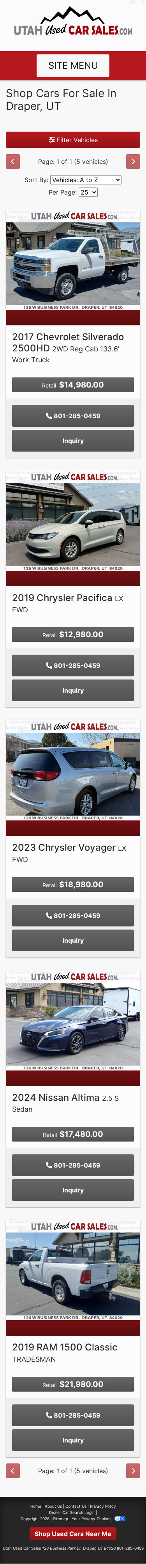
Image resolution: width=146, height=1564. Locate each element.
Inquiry (73, 441)
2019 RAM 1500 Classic (65, 1352)
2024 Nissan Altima (65, 1103)
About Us (53, 1506)
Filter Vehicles (76, 140)
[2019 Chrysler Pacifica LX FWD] (73, 520)
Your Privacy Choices (92, 1518)
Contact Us (75, 1506)
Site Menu (73, 65)
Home (35, 1506)
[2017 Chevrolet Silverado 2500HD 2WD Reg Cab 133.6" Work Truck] (73, 259)
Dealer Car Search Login (72, 1512)
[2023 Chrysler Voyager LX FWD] (73, 769)
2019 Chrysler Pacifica (67, 603)
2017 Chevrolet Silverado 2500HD (68, 347)
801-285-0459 (76, 416)
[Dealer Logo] (73, 25)
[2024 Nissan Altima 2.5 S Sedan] (73, 1020)
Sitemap (60, 1518)
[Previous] (13, 161)
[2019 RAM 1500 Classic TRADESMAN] (73, 1269)
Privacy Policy (103, 1506)
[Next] (133, 161)
